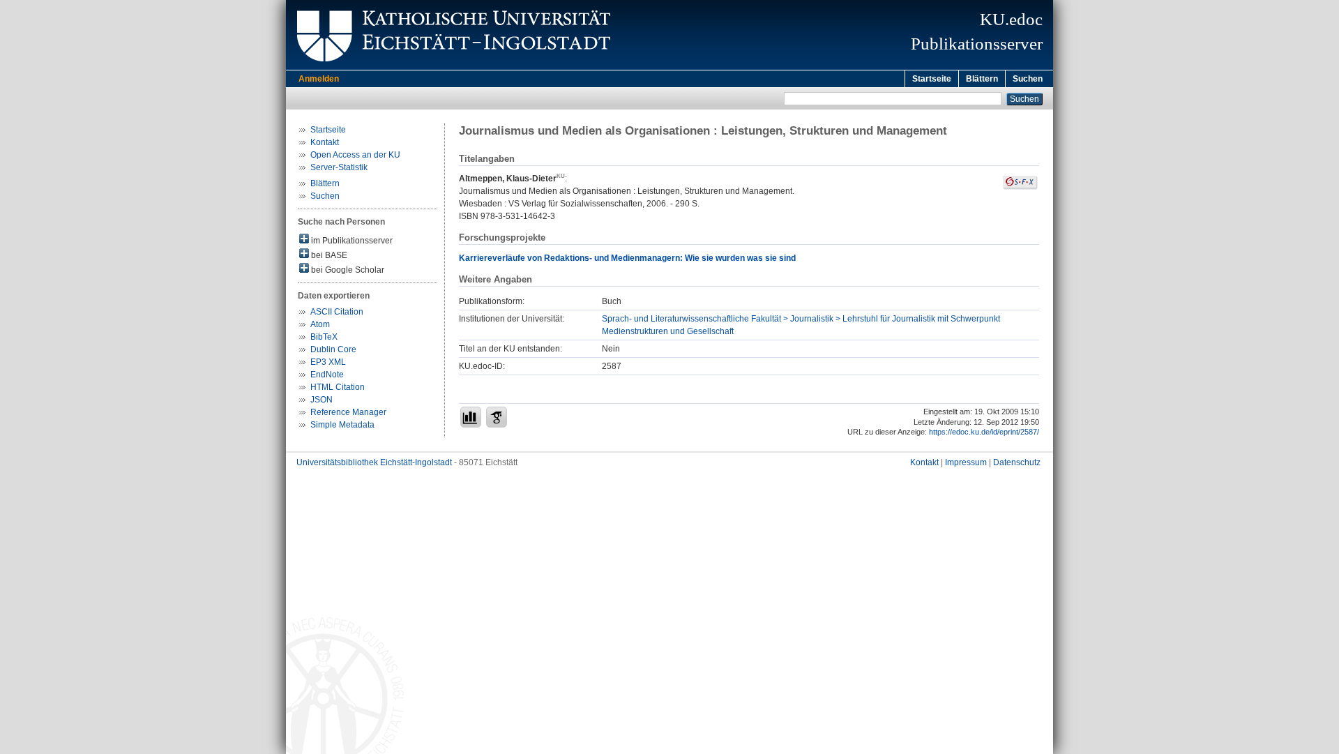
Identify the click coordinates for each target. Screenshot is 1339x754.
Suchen (1028, 79)
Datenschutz (1017, 462)
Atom (320, 324)
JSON (321, 400)
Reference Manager (348, 412)
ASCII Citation (336, 312)
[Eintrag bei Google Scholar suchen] (496, 417)
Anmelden (318, 79)
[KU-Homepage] (451, 67)
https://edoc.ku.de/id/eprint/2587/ (984, 432)
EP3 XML (328, 362)
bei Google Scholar (346, 270)
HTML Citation (337, 387)
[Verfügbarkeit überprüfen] (1020, 187)
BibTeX (324, 337)
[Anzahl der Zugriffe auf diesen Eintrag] (470, 417)
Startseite (931, 79)
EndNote (327, 374)
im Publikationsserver (351, 241)
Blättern (982, 79)
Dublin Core (333, 349)
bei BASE (328, 255)
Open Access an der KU (355, 155)
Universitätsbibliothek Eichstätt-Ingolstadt (374, 462)
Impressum (966, 462)
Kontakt (324, 142)
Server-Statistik (339, 167)
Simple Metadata (342, 425)
